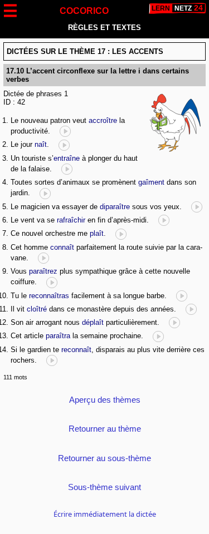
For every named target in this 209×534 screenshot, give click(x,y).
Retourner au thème (105, 428)
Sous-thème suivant (104, 487)
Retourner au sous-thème (104, 458)
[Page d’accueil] (177, 8)
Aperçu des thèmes (104, 399)
